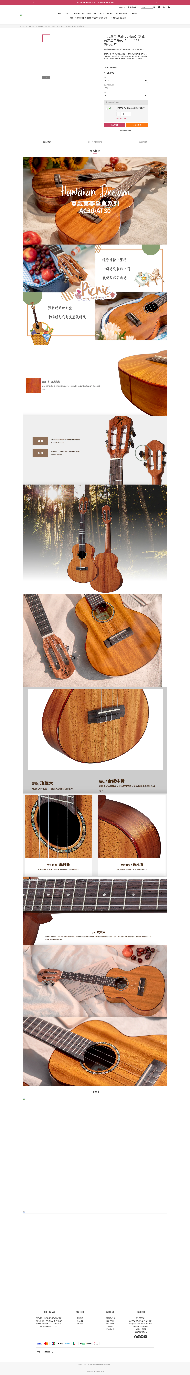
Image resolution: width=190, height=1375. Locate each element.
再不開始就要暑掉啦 (118, 18)
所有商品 (66, 13)
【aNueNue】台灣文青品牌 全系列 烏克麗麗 (70, 26)
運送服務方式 (110, 1318)
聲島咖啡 (80, 1323)
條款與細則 (110, 1323)
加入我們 (80, 1321)
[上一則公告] (33, 2)
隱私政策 (110, 1326)
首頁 (59, 13)
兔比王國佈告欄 (122, 13)
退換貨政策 (110, 1321)
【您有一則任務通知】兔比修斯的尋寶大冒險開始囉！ (88, 18)
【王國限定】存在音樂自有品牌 (84, 13)
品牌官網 (133, 13)
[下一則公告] (157, 2)
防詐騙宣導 (110, 1329)
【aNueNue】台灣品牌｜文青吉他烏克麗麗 (41, 26)
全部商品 (23, 26)
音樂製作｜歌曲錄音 (105, 13)
